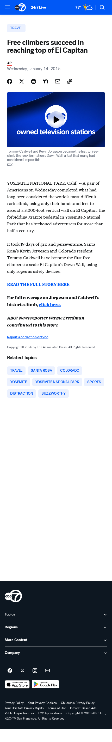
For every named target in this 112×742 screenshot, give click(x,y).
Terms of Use (57, 708)
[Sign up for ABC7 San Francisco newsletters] (47, 671)
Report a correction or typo (27, 337)
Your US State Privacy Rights (24, 708)
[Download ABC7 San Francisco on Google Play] (45, 684)
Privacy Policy (14, 702)
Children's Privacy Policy (78, 702)
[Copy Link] (69, 81)
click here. (50, 304)
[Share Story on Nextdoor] (45, 81)
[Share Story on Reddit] (33, 81)
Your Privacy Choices (42, 702)
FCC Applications (50, 713)
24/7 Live (38, 7)
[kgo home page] (13, 596)
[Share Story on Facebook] (9, 81)
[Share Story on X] (21, 81)
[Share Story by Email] (57, 81)
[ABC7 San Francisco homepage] (20, 7)
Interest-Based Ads (83, 708)
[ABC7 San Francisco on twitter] (22, 671)
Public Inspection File (19, 713)
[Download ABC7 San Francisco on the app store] (17, 684)
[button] (7, 7)
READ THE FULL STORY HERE (38, 284)
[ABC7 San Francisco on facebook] (10, 671)
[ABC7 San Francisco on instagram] (35, 671)
